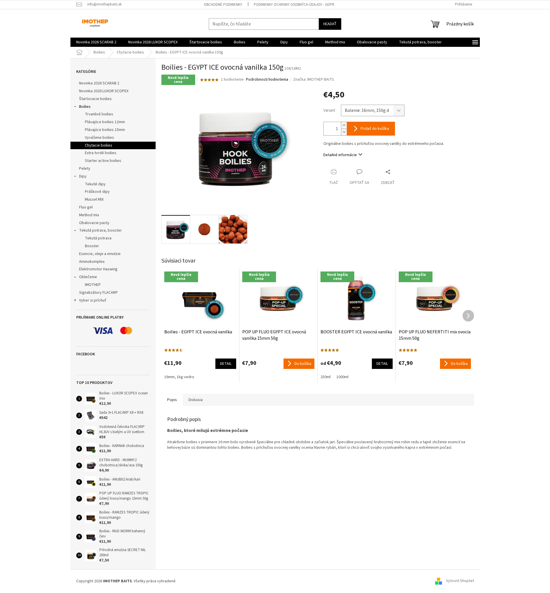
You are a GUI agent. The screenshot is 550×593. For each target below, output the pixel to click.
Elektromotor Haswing (98, 269)
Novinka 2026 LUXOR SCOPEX (103, 91)
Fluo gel (86, 207)
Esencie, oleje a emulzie (100, 254)
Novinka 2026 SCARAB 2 (99, 83)
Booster (92, 246)
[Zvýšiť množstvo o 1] (344, 125)
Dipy (83, 176)
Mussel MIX (94, 199)
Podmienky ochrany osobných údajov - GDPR (294, 4)
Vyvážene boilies (99, 138)
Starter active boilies (103, 161)
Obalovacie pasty (94, 223)
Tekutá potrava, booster (100, 230)
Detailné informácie (340, 155)
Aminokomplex (92, 262)
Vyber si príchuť (92, 300)
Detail (226, 364)
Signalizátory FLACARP (98, 292)
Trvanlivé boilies (99, 114)
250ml (325, 377)
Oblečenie (88, 277)
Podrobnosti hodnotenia (267, 79)
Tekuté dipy (95, 184)
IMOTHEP (93, 285)
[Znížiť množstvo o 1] (344, 132)
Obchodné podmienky (223, 4)
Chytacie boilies (98, 145)
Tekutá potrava (98, 238)
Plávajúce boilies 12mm (105, 122)
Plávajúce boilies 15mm (105, 130)
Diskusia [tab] (196, 400)
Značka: (313, 79)
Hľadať (330, 24)
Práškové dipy (97, 192)
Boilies (85, 107)
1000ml (342, 377)
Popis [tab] (172, 400)
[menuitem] (96, 42)
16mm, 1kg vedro (179, 377)
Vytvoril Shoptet (460, 581)
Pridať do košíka (375, 129)
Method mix (89, 215)
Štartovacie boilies (95, 99)
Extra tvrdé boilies (100, 153)
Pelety (84, 168)
